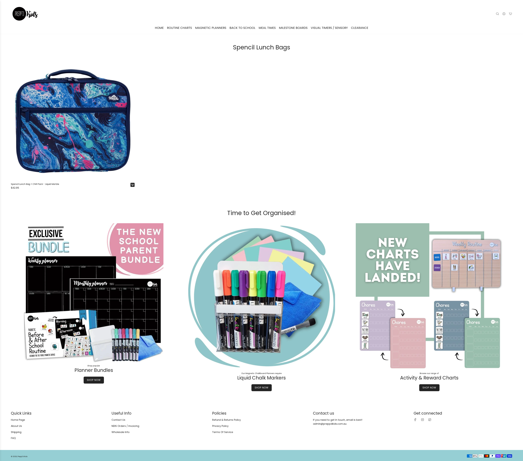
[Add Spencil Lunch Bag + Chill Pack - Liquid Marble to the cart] (132, 185)
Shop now (94, 380)
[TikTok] (429, 419)
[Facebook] (415, 419)
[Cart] (510, 13)
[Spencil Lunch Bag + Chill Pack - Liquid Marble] (73, 119)
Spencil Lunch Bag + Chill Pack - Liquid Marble (35, 184)
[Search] (497, 13)
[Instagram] (422, 419)
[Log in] (504, 13)
